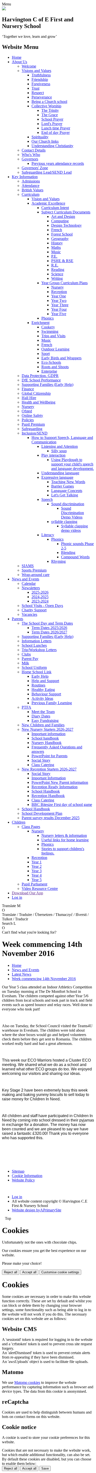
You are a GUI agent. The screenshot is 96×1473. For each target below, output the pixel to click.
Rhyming (58, 561)
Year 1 (37, 862)
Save (45, 1468)
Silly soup (59, 451)
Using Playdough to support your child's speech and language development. (72, 464)
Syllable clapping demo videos (74, 528)
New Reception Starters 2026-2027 (49, 769)
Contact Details (34, 150)
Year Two (58, 300)
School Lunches (34, 645)
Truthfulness (41, 75)
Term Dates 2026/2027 (49, 632)
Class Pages (31, 827)
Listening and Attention (59, 446)
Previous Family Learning (52, 703)
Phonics (47, 318)
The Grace (49, 115)
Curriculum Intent (55, 208)
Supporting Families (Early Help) (47, 384)
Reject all (10, 1272)
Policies (28, 420)
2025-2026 (40, 592)
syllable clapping (64, 521)
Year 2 (37, 866)
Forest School (62, 234)
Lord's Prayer (51, 124)
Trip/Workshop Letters (39, 650)
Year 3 (37, 871)
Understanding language (60, 473)
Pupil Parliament (34, 884)
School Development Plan (42, 813)
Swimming (49, 331)
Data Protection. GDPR (40, 376)
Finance (28, 389)
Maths (56, 247)
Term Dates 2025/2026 (49, 628)
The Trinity (50, 110)
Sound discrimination (67, 504)
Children (18, 822)
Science (57, 274)
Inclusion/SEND (35, 433)
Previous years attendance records (58, 163)
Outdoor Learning (55, 349)
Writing (57, 278)
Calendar (29, 583)
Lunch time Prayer (55, 128)
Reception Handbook (48, 796)
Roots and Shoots (55, 367)
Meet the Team (43, 712)
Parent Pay (30, 659)
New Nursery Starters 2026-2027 (47, 729)
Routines (38, 685)
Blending (68, 552)
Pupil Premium (33, 424)
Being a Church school (49, 101)
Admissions (31, 181)
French (56, 230)
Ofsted (27, 411)
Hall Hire (29, 398)
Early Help (40, 676)
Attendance (30, 185)
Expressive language (57, 477)
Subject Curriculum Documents (65, 212)
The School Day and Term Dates (47, 623)
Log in (17, 897)
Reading (57, 269)
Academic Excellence (48, 203)
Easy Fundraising (45, 720)
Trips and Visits (53, 336)
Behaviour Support (46, 694)
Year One (58, 296)
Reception (59, 292)
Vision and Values (46, 199)
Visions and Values (36, 71)
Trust (35, 88)
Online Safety (32, 415)
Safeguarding (32, 429)
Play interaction (53, 455)
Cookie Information (27, 1176)
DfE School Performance (41, 380)
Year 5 (37, 880)
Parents (17, 619)
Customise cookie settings (60, 1272)
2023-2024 (40, 601)
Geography (60, 239)
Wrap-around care (35, 575)
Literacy (47, 535)
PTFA (26, 707)
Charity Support (34, 610)
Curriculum (30, 194)
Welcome (29, 66)
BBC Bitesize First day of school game (62, 804)
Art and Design (63, 216)
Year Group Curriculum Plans (64, 283)
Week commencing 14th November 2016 (44, 979)
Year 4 (37, 875)
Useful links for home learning (65, 840)
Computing (60, 221)
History (57, 243)
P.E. (54, 256)
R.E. (54, 265)
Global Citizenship (36, 393)
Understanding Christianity (52, 146)
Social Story (41, 760)
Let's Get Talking (64, 495)
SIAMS (28, 566)
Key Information (25, 177)
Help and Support (45, 681)
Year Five (58, 314)
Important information (48, 734)
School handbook (45, 738)
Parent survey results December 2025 (51, 818)
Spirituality (40, 137)
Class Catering (43, 765)
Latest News (21, 974)
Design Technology (66, 225)
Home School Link (36, 672)
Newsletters (31, 588)
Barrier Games (62, 486)
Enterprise (49, 371)
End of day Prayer (55, 132)
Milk (25, 663)
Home (16, 57)
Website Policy (23, 1180)
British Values (32, 190)
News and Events (25, 579)
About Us (19, 62)
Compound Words (75, 557)
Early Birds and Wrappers (61, 358)
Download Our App (27, 893)
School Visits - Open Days (42, 605)
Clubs (26, 654)
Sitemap (18, 1171)
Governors (30, 159)
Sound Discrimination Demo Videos (72, 512)
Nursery (57, 287)
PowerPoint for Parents (49, 756)
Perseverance (42, 97)
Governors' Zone (35, 168)
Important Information (49, 778)
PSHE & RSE (62, 261)
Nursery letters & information (64, 835)
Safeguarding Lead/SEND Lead (47, 172)
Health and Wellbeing (38, 402)
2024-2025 (40, 597)
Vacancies (29, 614)
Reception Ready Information (55, 787)
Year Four (59, 309)
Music (56, 252)
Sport (45, 353)
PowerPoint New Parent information (60, 782)
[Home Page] (4, 9)
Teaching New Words (68, 482)
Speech (47, 499)
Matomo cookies (27, 1382)
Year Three (59, 305)
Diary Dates (41, 716)
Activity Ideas (42, 698)
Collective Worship (46, 106)
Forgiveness (41, 84)
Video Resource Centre (40, 888)
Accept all (29, 1272)
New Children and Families (43, 725)
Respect (38, 93)
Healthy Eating (43, 689)
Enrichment (40, 323)
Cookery (48, 327)
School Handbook (46, 791)
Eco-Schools (51, 362)
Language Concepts (66, 491)
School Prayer (52, 119)
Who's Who (31, 155)
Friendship (40, 79)
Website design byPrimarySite (36, 1210)
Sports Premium (34, 570)
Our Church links (45, 141)
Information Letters (36, 641)
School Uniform (34, 667)
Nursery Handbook (47, 743)
